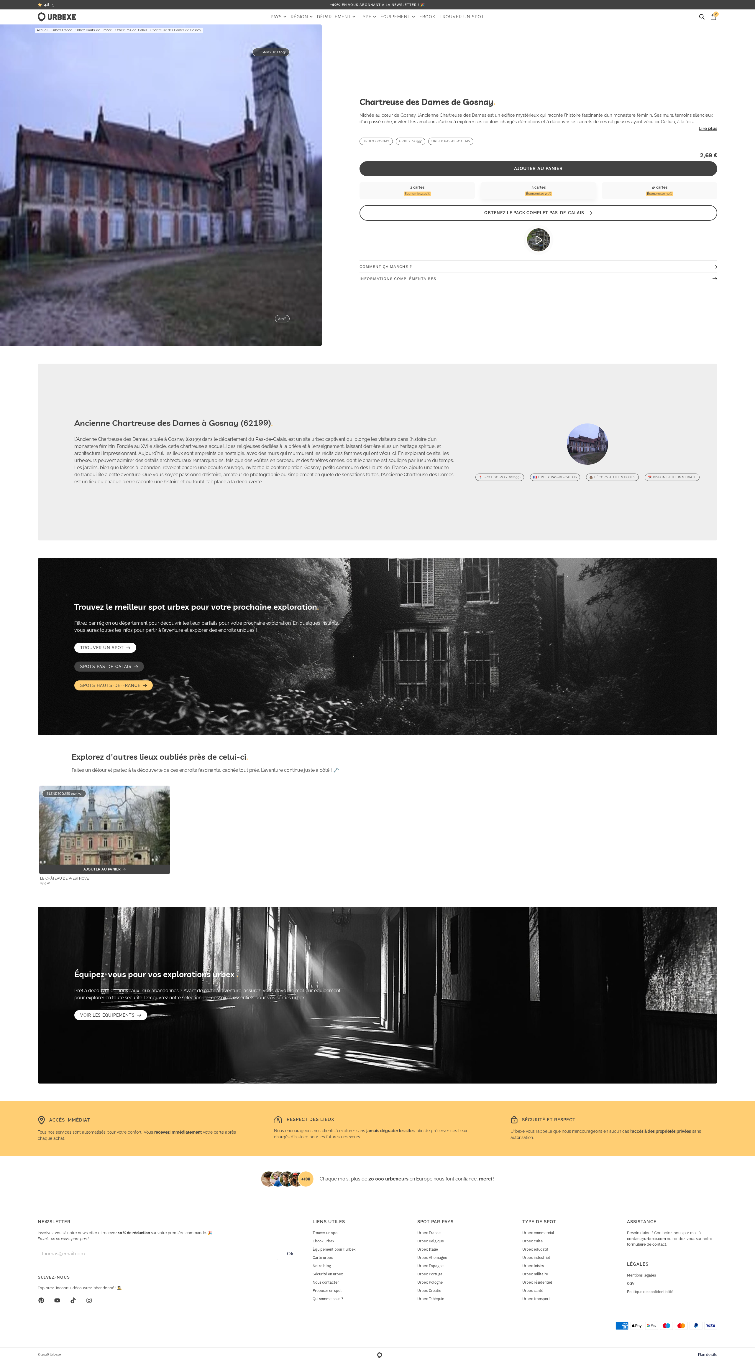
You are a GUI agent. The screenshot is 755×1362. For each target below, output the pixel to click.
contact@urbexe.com (646, 1238)
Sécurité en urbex (328, 1274)
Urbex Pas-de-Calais (131, 30)
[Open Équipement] (413, 17)
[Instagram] (89, 1300)
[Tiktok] (73, 1300)
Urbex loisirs (533, 1265)
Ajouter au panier (538, 168)
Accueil (42, 30)
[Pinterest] (41, 1300)
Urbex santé (532, 1290)
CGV (630, 1283)
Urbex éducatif (535, 1249)
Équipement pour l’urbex (334, 1249)
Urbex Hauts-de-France (94, 30)
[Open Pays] (284, 17)
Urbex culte (532, 1241)
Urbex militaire (535, 1274)
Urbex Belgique (430, 1241)
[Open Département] (353, 17)
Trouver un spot (326, 1232)
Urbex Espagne (430, 1265)
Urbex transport (536, 1298)
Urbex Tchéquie (430, 1298)
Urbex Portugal (430, 1274)
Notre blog (322, 1265)
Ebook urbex (323, 1241)
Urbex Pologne (430, 1282)
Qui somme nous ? (328, 1298)
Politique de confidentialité (650, 1291)
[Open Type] (374, 17)
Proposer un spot (327, 1290)
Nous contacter (326, 1282)
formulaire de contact (646, 1244)
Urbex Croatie (429, 1290)
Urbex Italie (427, 1249)
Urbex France (62, 30)
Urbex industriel (536, 1257)
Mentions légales (641, 1275)
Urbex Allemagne (432, 1257)
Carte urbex (323, 1257)
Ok (290, 1254)
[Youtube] (57, 1300)
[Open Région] (311, 17)
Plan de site (707, 1355)
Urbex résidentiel (537, 1282)
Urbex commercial (538, 1232)
